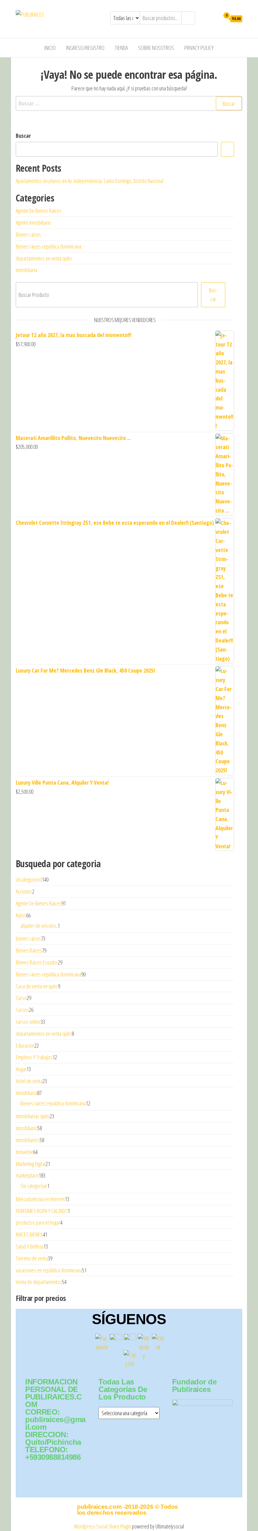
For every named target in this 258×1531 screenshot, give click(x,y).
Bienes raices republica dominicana (48, 246)
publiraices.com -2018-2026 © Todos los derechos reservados (127, 1509)
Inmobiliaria (26, 270)
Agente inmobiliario (33, 222)
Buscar (23, 135)
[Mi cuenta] (213, 18)
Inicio (50, 47)
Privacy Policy (199, 47)
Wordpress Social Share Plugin (103, 1526)
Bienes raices (28, 234)
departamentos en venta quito (44, 258)
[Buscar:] (129, 103)
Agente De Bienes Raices (38, 210)
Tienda (121, 47)
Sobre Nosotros (156, 47)
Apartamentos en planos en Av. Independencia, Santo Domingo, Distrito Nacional (89, 181)
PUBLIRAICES (68, 14)
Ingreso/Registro (85, 47)
